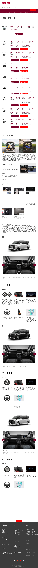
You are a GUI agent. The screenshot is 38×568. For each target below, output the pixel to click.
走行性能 (21, 12)
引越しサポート (16, 548)
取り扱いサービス (16, 541)
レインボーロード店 (5, 533)
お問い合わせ (34, 9)
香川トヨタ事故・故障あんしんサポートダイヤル (19, 537)
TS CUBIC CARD (16, 544)
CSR (26, 526)
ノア (2, 9)
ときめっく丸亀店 (4, 536)
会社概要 (27, 525)
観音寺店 (3, 538)
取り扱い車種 (4, 541)
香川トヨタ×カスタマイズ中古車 (7, 553)
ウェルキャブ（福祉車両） (6, 544)
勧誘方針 (27, 533)
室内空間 (15, 12)
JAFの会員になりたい (17, 546)
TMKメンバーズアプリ (17, 539)
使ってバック (16, 545)
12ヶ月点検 (15, 526)
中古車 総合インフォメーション (6, 548)
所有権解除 (27, 543)
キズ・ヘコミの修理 (17, 534)
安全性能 (26, 12)
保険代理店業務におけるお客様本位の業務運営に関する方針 (30, 532)
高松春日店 (3, 531)
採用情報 (27, 538)
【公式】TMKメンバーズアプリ (30, 555)
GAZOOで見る (4, 551)
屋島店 (3, 530)
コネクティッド (32, 12)
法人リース (15, 547)
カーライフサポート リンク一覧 (30, 552)
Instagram (15, 553)
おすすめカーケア (16, 529)
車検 (14, 525)
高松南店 (3, 532)
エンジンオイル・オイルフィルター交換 (19, 531)
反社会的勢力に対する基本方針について (30, 530)
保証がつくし (16, 533)
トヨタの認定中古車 (5, 552)
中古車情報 (3, 547)
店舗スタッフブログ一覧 (17, 552)
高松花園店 (3, 529)
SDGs (26, 535)
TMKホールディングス (29, 549)
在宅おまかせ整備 (16, 535)
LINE (14, 554)
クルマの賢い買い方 (17, 542)
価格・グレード (4, 12)
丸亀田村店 (3, 537)
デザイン (10, 12)
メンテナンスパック (17, 532)
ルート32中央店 (4, 525)
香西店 (3, 526)
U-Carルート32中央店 (5, 539)
